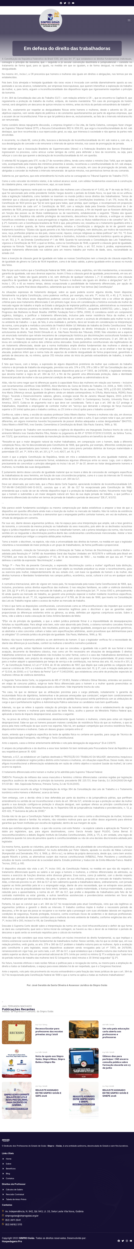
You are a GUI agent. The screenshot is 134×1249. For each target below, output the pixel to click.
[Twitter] (65, 3)
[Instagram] (69, 3)
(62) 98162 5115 (13, 1224)
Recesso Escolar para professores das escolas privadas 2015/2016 (49, 1031)
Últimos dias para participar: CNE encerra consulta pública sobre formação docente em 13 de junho (116, 1062)
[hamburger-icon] (129, 20)
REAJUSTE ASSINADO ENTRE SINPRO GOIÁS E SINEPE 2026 (115, 1093)
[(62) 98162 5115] (3, 1224)
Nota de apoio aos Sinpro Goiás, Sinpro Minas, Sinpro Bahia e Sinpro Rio (50, 1059)
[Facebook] (61, 3)
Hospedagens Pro (12, 1241)
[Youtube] (73, 3)
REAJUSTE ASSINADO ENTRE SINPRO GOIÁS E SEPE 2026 (48, 1093)
